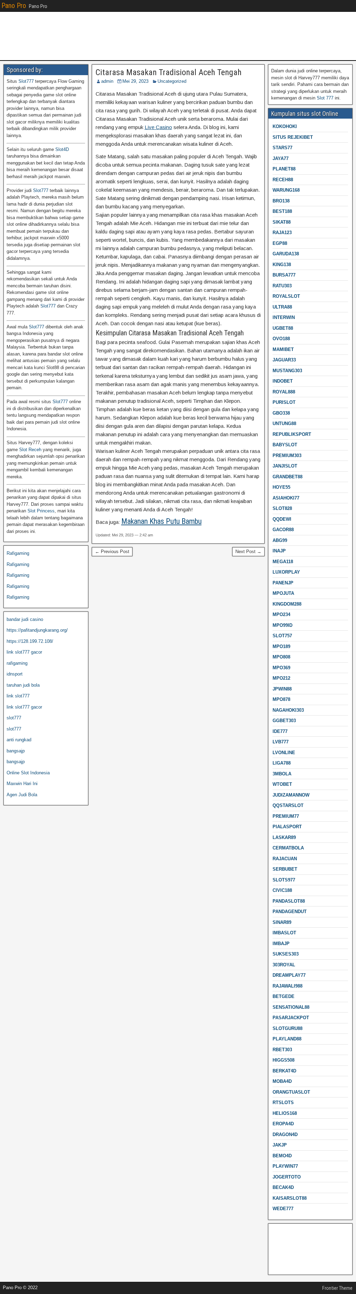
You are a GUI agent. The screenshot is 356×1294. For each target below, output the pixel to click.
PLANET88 (284, 168)
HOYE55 (281, 487)
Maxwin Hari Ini (22, 783)
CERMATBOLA (288, 847)
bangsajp (16, 750)
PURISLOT (284, 402)
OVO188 (281, 338)
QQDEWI (282, 519)
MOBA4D (282, 1081)
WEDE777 (283, 1208)
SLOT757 (282, 635)
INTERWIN (284, 317)
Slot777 (26, 81)
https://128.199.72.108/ (30, 641)
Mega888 (280, 1231)
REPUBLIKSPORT (292, 434)
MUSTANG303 (287, 370)
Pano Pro (13, 5)
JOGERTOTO (287, 1177)
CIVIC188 (282, 890)
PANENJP (283, 582)
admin (107, 81)
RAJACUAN (285, 858)
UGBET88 (283, 328)
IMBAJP (281, 943)
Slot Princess (41, 510)
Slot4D (62, 149)
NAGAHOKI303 (288, 710)
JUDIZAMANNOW (291, 795)
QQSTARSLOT (288, 805)
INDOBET (283, 381)
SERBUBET (285, 869)
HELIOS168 (285, 1113)
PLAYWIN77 (285, 1166)
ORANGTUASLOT (291, 1092)
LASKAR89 (284, 837)
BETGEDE (283, 996)
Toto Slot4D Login (289, 1242)
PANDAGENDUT (290, 911)
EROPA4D (283, 1123)
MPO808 (281, 657)
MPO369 (281, 667)
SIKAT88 (282, 222)
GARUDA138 (286, 253)
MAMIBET (283, 349)
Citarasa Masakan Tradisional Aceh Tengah (169, 72)
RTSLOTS (283, 1102)
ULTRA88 (282, 307)
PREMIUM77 (286, 816)
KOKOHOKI (285, 126)
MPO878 (281, 699)
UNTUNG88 (284, 423)
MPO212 (281, 678)
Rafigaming (18, 553)
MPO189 (281, 646)
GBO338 (281, 413)
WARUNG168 (286, 190)
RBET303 (282, 1049)
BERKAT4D (284, 1070)
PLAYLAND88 (287, 1038)
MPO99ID (282, 625)
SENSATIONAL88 (291, 1007)
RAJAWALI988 (287, 986)
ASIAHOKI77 (286, 498)
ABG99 (280, 540)
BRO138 (281, 200)
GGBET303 (284, 720)
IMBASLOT (284, 932)
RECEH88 (283, 179)
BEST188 (282, 211)
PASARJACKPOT (291, 1017)
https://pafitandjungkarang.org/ (37, 630)
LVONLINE (284, 752)
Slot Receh (30, 449)
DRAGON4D (285, 1134)
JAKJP (280, 1145)
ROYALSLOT (286, 296)
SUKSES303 (286, 954)
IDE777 (280, 731)
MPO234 (281, 614)
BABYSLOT (285, 444)
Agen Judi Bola (22, 794)
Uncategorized (171, 81)
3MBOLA (282, 773)
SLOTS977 (284, 879)
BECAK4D (283, 1187)
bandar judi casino (25, 619)
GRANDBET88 (287, 476)
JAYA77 (281, 158)
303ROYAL (284, 964)
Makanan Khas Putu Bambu (161, 521)
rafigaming (17, 663)
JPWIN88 (282, 689)
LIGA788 (282, 763)
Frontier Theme (337, 1288)
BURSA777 (284, 275)
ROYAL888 (284, 391)
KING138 (282, 264)
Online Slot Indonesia (28, 772)
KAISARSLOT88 (290, 1198)
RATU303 (282, 285)
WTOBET (282, 784)
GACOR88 (283, 529)
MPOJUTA (283, 593)
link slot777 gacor (24, 652)
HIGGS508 (283, 1060)
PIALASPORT (287, 826)
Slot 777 (325, 98)
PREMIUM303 (287, 455)
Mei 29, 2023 (135, 81)
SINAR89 (282, 922)
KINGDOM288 (287, 604)
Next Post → (248, 551)
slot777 (14, 717)
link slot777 (18, 695)
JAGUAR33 (284, 359)
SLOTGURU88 (287, 1028)
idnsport (15, 674)
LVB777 (281, 741)
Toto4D (278, 1264)
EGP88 (280, 243)
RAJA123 (282, 232)
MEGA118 (283, 561)
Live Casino (158, 127)
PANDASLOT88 (289, 901)
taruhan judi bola (23, 685)
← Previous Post (112, 551)
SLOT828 (282, 508)
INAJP (279, 550)
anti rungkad (19, 739)
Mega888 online (287, 1253)
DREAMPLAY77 (289, 975)
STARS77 (282, 147)
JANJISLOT (285, 466)
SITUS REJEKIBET (293, 137)
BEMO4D (282, 1155)
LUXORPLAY (286, 572)
